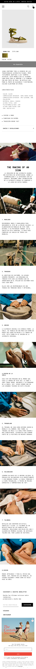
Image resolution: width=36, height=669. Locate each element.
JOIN (18, 654)
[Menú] (3, 6)
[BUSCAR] (28, 6)
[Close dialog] (32, 621)
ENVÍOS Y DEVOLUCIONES (11, 128)
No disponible (18, 64)
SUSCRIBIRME (27, 605)
